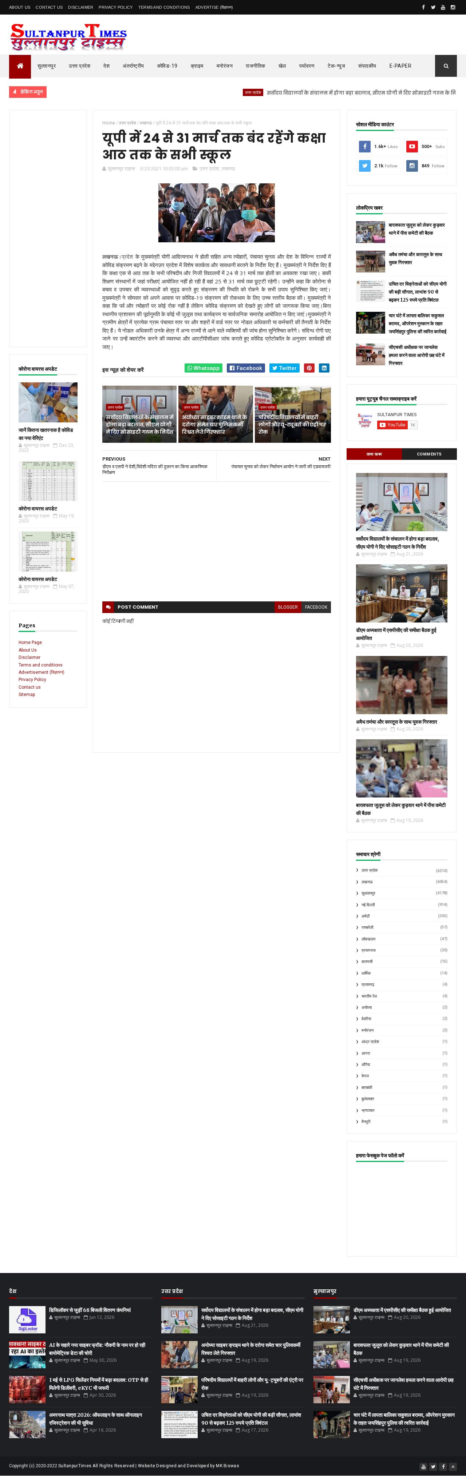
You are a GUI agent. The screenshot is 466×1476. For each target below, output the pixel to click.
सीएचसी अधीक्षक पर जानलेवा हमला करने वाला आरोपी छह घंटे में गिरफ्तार (417, 355)
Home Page (30, 642)
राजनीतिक (255, 66)
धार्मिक (366, 973)
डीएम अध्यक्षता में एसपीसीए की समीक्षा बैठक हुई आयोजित (402, 1310)
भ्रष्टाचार (368, 1110)
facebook (316, 607)
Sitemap (27, 694)
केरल (365, 1076)
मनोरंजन (225, 66)
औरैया (366, 1064)
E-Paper (401, 66)
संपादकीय (367, 66)
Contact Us (49, 7)
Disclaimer (80, 7)
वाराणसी (367, 961)
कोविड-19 (167, 66)
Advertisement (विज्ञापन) (41, 672)
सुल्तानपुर (46, 66)
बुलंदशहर (368, 1099)
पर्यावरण (307, 66)
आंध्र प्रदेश (370, 1041)
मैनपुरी (366, 1121)
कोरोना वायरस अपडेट (38, 508)
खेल (282, 66)
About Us (19, 7)
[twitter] (433, 7)
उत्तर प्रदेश (79, 66)
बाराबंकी (367, 1087)
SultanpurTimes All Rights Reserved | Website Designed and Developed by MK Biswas (148, 1465)
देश (106, 66)
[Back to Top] (453, 1467)
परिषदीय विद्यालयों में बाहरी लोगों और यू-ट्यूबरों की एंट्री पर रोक (291, 424)
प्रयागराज (369, 950)
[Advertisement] (48, 228)
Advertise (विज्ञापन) (214, 7)
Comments (429, 454)
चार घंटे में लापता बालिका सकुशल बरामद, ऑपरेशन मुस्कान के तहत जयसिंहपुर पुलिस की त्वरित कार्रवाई (417, 324)
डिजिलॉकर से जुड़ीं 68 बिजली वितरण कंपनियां (90, 1310)
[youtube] (443, 7)
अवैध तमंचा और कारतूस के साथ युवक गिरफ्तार (396, 722)
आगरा (366, 1053)
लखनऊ (228, 168)
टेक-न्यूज (336, 66)
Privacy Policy (116, 7)
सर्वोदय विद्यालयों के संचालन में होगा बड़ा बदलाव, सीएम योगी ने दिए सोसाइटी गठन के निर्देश (338, 92)
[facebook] (423, 7)
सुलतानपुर (368, 893)
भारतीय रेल (369, 996)
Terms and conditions (164, 7)
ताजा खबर (374, 454)
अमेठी (366, 916)
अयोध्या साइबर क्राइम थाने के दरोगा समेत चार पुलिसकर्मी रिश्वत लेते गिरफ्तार (214, 424)
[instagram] (453, 7)
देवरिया (366, 1019)
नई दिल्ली (368, 905)
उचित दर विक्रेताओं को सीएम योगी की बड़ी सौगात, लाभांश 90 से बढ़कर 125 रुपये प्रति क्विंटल (418, 292)
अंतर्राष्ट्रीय (133, 66)
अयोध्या (367, 1007)
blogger (288, 607)
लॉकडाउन (368, 939)
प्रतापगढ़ (368, 984)
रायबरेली (367, 927)
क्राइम (197, 66)
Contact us (30, 687)
